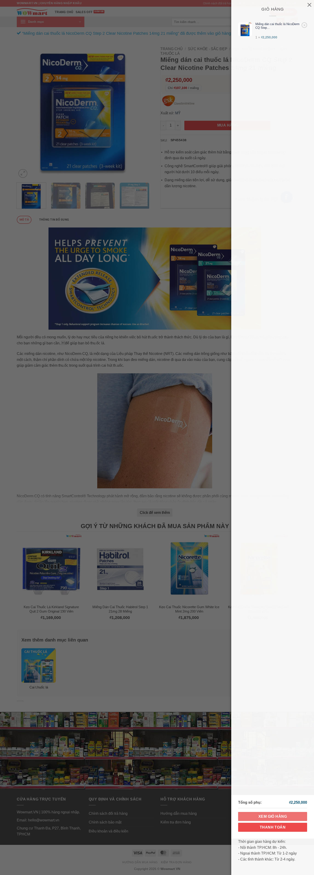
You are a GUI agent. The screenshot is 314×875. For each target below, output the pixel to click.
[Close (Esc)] (309, 4)
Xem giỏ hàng (272, 816)
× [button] (304, 25)
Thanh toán (273, 827)
